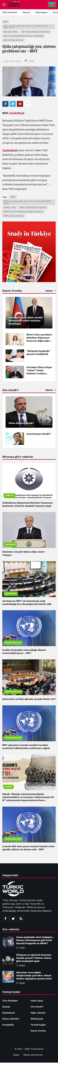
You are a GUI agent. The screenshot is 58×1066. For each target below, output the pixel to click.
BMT (6, 22)
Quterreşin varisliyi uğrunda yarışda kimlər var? (29, 699)
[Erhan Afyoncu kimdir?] (29, 412)
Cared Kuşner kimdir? (38, 434)
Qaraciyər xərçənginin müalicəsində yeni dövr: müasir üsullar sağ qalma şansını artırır (34, 975)
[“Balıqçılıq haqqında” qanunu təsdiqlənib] (15, 355)
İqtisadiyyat (10, 594)
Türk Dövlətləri (10, 1000)
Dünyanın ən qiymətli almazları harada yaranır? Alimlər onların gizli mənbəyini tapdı (33, 957)
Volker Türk (10, 32)
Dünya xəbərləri (13, 643)
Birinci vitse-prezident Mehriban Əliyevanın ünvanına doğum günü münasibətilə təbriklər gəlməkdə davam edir (39, 340)
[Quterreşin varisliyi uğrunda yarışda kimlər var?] (29, 677)
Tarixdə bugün (38, 1024)
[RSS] (21, 918)
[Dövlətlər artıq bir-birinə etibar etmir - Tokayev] (29, 530)
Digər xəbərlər (38, 1012)
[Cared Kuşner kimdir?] (15, 438)
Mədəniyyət (37, 1018)
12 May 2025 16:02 (11, 61)
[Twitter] (13, 918)
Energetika (8, 1024)
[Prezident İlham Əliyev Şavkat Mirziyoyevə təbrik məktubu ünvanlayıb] (29, 312)
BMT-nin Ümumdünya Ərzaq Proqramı (23, 36)
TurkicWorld (16, 113)
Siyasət (8, 787)
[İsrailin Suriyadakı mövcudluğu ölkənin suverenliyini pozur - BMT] (29, 628)
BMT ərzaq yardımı (13, 40)
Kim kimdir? (37, 1006)
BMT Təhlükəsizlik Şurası (35, 32)
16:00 (22, 965)
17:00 (22, 948)
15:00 (22, 983)
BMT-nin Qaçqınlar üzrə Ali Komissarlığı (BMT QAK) (26, 27)
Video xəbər (37, 1000)
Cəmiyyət (9, 495)
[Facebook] (5, 918)
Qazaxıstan (10, 544)
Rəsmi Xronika (38, 1030)
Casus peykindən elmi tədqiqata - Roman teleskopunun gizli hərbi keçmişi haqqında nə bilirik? (35, 940)
